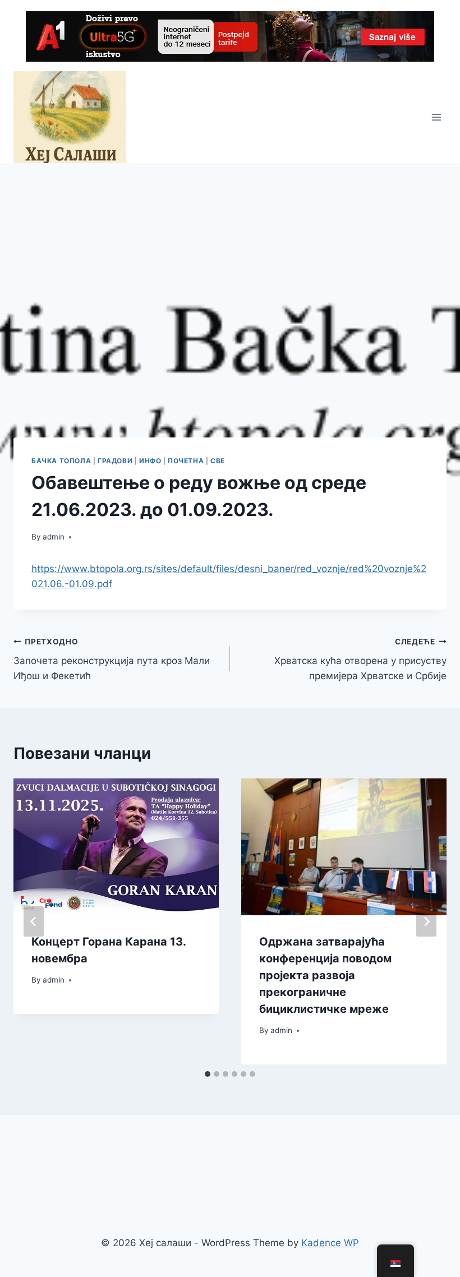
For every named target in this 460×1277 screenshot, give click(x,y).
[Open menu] (436, 117)
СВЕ (217, 461)
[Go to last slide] (34, 921)
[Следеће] (426, 921)
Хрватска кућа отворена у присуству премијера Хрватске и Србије (360, 659)
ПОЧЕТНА (186, 461)
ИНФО (150, 461)
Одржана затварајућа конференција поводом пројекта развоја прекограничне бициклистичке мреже (325, 975)
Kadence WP (330, 1242)
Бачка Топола (61, 461)
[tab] (207, 1074)
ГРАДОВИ (115, 461)
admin (54, 536)
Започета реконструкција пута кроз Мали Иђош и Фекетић (111, 659)
